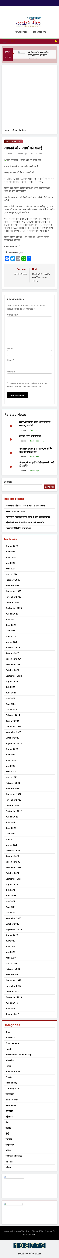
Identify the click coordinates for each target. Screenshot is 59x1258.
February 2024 (13, 715)
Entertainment (12, 1043)
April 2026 (11, 569)
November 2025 (13, 597)
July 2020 (10, 941)
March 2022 (11, 845)
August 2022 (12, 817)
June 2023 (11, 760)
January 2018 (12, 1014)
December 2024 (13, 659)
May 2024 (10, 698)
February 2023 (13, 783)
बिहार (7, 1122)
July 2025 (10, 619)
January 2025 (12, 653)
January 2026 (12, 585)
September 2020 (14, 929)
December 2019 (13, 980)
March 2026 (11, 574)
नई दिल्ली (9, 1116)
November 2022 (13, 800)
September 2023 (14, 743)
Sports (9, 1077)
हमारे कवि (9, 1162)
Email (10, 360)
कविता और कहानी (12, 1099)
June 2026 (11, 557)
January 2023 (12, 788)
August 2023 (12, 749)
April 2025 (11, 636)
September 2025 (14, 608)
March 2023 (11, 777)
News (8, 1066)
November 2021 (13, 867)
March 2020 (11, 963)
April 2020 (11, 958)
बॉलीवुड (8, 1128)
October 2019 (12, 991)
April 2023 (11, 772)
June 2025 (11, 625)
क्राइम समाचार (11, 1105)
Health (9, 1049)
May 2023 (10, 766)
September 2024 (14, 676)
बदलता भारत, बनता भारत (30, 436)
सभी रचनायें (10, 1145)
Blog (8, 1032)
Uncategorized (13, 1088)
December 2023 (13, 726)
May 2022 (10, 833)
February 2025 (13, 647)
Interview (10, 1060)
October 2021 (12, 873)
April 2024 (11, 704)
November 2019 (13, 986)
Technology (11, 1083)
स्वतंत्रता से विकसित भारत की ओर (18, 528)
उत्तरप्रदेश (10, 1094)
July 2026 (10, 552)
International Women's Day (18, 1054)
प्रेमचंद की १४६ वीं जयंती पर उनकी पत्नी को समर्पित (25, 522)
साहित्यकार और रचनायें (14, 1156)
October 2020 (12, 924)
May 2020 (10, 952)
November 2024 (13, 664)
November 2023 (13, 732)
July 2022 (10, 822)
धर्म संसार (9, 1111)
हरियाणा (8, 1167)
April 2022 (11, 839)
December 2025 (13, 591)
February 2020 (13, 969)
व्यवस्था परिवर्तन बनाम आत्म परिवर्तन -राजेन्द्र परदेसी (25, 506)
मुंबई (7, 1133)
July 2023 (10, 754)
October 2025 (12, 602)
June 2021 (11, 896)
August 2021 (12, 884)
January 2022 (12, 856)
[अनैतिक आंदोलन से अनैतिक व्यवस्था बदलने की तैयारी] (21, 54)
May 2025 (10, 630)
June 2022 (11, 828)
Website (11, 371)
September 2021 (14, 879)
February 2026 (13, 580)
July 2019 (10, 1008)
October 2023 (12, 738)
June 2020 (11, 946)
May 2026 (10, 563)
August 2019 (12, 1003)
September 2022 (14, 811)
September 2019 (14, 997)
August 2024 (12, 681)
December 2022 (13, 794)
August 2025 (12, 614)
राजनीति (9, 1139)
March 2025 (11, 642)
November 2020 (13, 918)
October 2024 (12, 670)
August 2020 (12, 935)
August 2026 (12, 546)
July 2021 (10, 890)
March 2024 (11, 709)
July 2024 (10, 687)
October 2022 (12, 805)
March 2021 (11, 912)
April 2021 (11, 907)
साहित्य (8, 1150)
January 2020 (12, 974)
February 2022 (13, 850)
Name (10, 348)
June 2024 (11, 693)
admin (9, 154)
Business (10, 1038)
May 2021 (10, 901)
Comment (12, 315)
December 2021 (13, 862)
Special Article (13, 141)
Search (8, 481)
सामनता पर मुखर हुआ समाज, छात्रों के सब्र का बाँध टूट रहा (28, 517)
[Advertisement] (29, 98)
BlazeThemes (29, 1234)
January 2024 (12, 721)
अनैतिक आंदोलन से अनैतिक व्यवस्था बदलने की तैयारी (39, 53)
